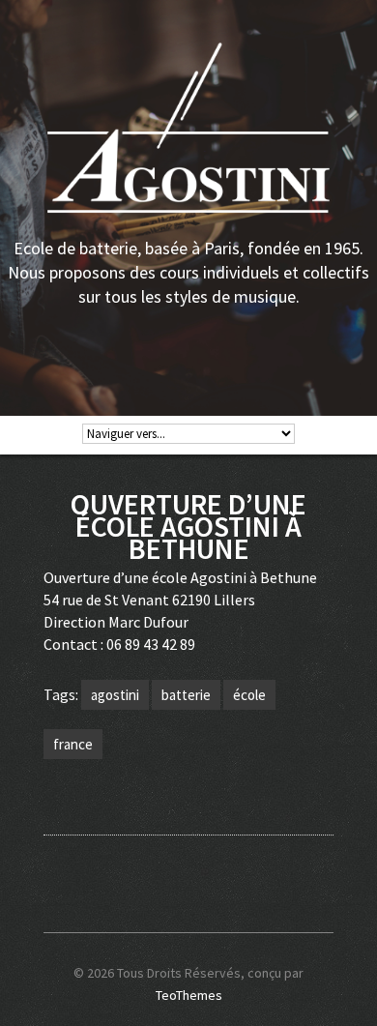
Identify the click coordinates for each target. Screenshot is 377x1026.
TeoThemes (189, 995)
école (249, 695)
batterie (186, 695)
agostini (115, 695)
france (73, 744)
